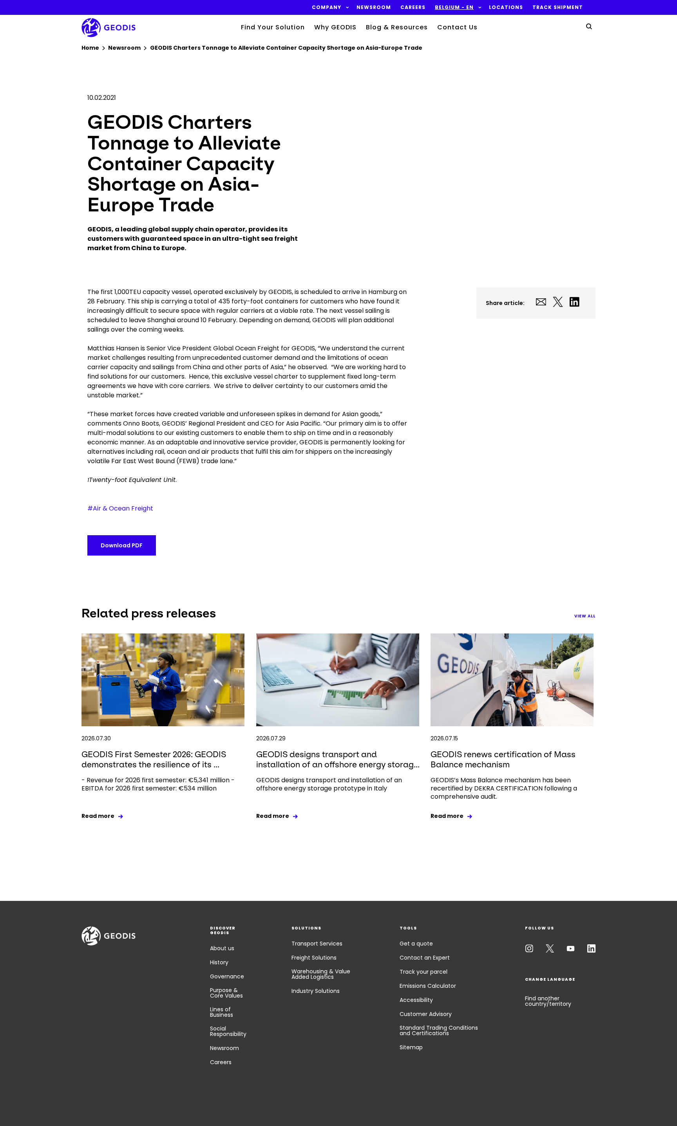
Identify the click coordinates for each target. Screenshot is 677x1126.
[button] (326, 7)
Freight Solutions (314, 957)
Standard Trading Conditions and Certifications (439, 1030)
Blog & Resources (397, 27)
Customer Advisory (426, 1014)
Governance (227, 976)
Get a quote (416, 943)
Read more (97, 816)
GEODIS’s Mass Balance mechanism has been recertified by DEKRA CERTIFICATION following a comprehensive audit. (504, 788)
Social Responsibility (228, 1031)
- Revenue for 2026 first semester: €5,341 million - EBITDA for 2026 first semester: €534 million (158, 784)
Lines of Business (221, 1012)
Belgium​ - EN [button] (454, 7)
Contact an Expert (425, 957)
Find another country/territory (548, 1001)
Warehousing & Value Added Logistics (320, 974)
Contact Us (457, 27)
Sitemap (411, 1047)
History (219, 962)
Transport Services (316, 943)
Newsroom (224, 1048)
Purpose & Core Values (226, 992)
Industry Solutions (315, 991)
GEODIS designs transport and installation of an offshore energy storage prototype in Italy (329, 784)
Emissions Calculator (428, 986)
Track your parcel (423, 971)
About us (222, 948)
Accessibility (416, 1000)
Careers (221, 1062)
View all (585, 616)
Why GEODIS (335, 27)
